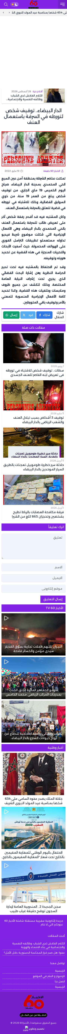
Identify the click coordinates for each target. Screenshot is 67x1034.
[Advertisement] (33, 51)
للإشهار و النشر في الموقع (49, 976)
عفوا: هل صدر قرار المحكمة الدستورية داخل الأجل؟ (34, 952)
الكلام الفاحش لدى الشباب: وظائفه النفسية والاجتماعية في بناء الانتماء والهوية (38, 945)
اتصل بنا (60, 981)
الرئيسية (60, 970)
